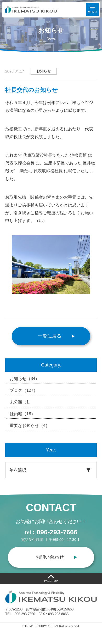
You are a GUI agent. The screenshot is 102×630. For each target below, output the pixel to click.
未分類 (21, 402)
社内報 (22, 414)
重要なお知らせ (30, 425)
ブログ (24, 390)
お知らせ (24, 378)
